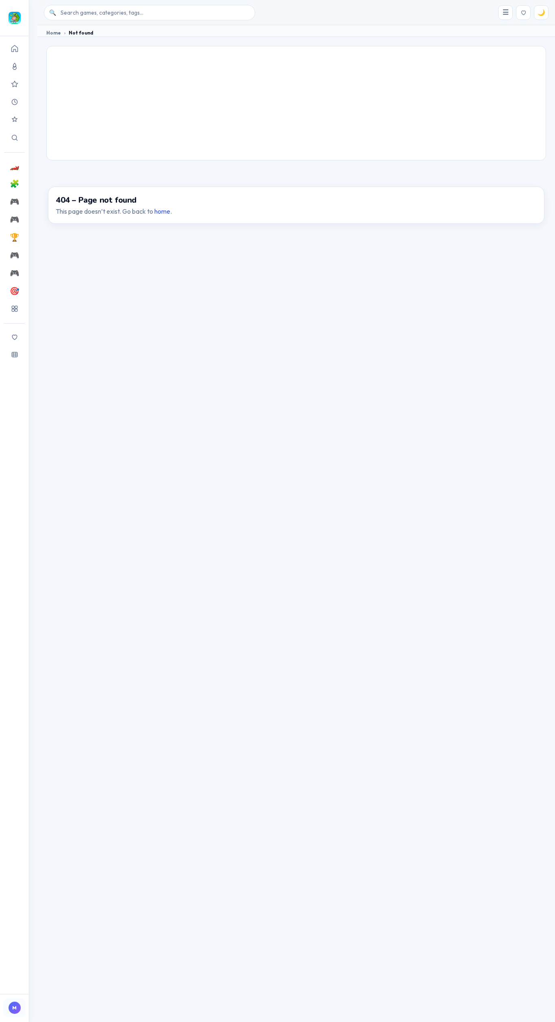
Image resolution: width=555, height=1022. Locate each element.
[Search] (14, 138)
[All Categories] (14, 309)
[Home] (14, 48)
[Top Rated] (14, 84)
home (162, 211)
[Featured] (14, 120)
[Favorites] (14, 337)
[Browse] (14, 355)
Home (53, 33)
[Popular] (14, 66)
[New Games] (14, 102)
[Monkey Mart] (14, 18)
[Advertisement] (296, 103)
